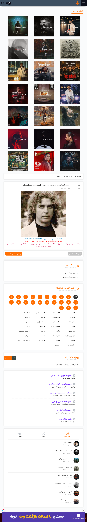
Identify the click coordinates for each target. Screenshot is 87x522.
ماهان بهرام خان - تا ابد (65, 475)
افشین (72, 317)
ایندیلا (42, 326)
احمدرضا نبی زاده (23, 340)
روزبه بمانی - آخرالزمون (65, 467)
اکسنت (26, 312)
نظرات (20, 436)
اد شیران (71, 331)
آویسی (72, 340)
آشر (27, 326)
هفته (14, 358)
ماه (10, 358)
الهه (42, 331)
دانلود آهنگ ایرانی (70, 273)
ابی (27, 322)
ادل (43, 336)
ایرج (57, 340)
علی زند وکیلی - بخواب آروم (63, 450)
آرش (57, 331)
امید (42, 317)
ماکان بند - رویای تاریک (65, 492)
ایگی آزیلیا (40, 322)
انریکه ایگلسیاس (23, 331)
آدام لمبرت (55, 317)
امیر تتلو (71, 322)
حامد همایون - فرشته (65, 500)
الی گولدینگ (55, 322)
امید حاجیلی (40, 312)
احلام (26, 317)
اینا (73, 312)
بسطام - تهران (68, 442)
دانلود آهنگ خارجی (69, 277)
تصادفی (43, 436)
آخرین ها (67, 436)
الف (76, 297)
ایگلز (27, 336)
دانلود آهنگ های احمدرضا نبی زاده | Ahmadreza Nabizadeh (46, 185)
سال (6, 358)
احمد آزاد (56, 312)
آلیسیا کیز (70, 345)
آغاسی (41, 340)
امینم (57, 345)
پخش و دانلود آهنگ (14, 253)
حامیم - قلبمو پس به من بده (63, 483)
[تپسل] (3, 510)
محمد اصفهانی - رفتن (65, 459)
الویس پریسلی (54, 326)
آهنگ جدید (76, 244)
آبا (73, 326)
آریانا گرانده (55, 336)
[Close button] (83, 510)
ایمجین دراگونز (69, 336)
